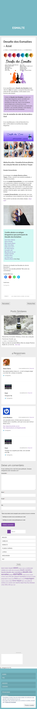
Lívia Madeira (7, 417)
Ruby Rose (26, 582)
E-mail (3, 498)
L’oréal (23, 578)
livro (16, 578)
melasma (7, 580)
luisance (19, 578)
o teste (25, 580)
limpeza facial (11, 578)
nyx (23, 581)
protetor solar (12, 582)
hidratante (16, 576)
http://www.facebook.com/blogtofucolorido (14, 428)
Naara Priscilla (9, 241)
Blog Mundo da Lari (10, 252)
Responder (32, 368)
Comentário (4, 473)
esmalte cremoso (25, 574)
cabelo (15, 567)
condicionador (29, 568)
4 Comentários (28, 50)
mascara (3, 580)
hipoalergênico (23, 576)
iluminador (29, 576)
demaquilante (17, 570)
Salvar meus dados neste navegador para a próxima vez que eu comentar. (18, 513)
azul (12, 296)
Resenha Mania (9, 259)
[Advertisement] (14, 599)
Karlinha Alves (8, 255)
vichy (6, 584)
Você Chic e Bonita (10, 240)
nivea (10, 581)
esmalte (22, 296)
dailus (13, 570)
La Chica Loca (9, 257)
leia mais (17, 344)
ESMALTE (6, 296)
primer (7, 582)
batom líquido (8, 568)
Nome (3, 492)
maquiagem (29, 578)
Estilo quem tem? (9, 247)
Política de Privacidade (10, 702)
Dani (6, 50)
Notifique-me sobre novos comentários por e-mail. (14, 516)
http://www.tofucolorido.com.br (11, 426)
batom (3, 568)
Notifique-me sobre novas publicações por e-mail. (14, 520)
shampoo (32, 582)
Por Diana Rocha (9, 248)
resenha (17, 582)
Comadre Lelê (8, 250)
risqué (22, 582)
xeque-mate (12, 584)
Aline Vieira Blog (9, 245)
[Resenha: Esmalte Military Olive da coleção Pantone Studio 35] (18, 325)
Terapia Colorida (9, 253)
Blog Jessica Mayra (10, 243)
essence (7, 576)
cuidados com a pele (6, 570)
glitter (13, 576)
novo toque (27, 296)
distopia (11, 574)
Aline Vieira (7, 368)
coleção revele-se (17, 296)
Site (2, 505)
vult (9, 584)
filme (10, 576)
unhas (2, 584)
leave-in (6, 578)
